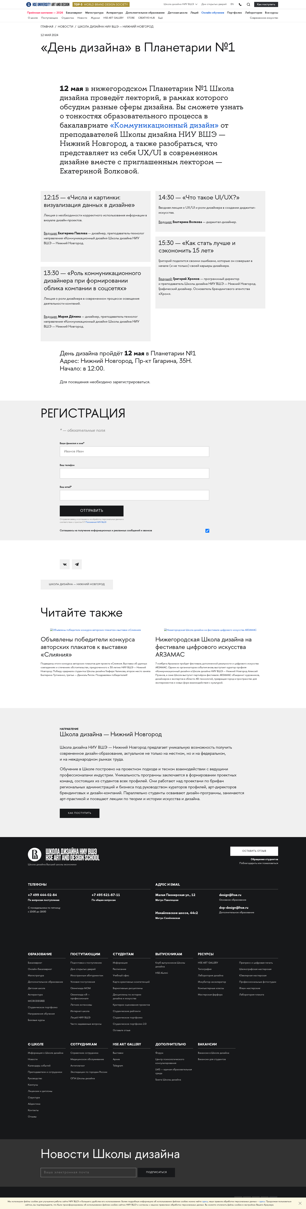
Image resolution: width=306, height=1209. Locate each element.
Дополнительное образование (145, 12)
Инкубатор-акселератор (212, 982)
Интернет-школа (79, 1011)
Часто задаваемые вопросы (86, 1024)
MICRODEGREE (36, 1001)
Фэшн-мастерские (249, 988)
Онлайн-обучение (212, 12)
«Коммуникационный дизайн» (164, 125)
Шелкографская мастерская (255, 969)
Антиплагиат (77, 1066)
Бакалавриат (74, 12)
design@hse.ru (230, 895)
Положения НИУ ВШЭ (96, 522)
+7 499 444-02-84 (42, 895)
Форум (159, 1053)
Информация (120, 963)
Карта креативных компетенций (131, 982)
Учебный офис (121, 975)
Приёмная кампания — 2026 (45, 12)
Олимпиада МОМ (80, 988)
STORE (131, 18)
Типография (204, 969)
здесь (205, 1201)
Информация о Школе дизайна (45, 1053)
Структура (34, 1097)
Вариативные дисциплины (128, 988)
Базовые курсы (36, 1020)
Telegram (118, 1066)
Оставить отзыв (254, 851)
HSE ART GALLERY (113, 18)
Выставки (118, 1053)
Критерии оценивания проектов (131, 1005)
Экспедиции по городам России (88, 1072)
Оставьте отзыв (121, 1030)
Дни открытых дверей (214, 4)
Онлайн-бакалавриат (40, 969)
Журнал (95, 18)
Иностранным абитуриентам (86, 975)
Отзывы (32, 1116)
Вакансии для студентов (212, 1059)
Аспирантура (114, 12)
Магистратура (94, 12)
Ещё (160, 18)
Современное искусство (264, 18)
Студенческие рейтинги (127, 1011)
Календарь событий (39, 1066)
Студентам (68, 18)
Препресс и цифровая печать (256, 963)
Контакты (33, 1110)
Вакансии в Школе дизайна (213, 1053)
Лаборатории (253, 12)
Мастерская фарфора (210, 994)
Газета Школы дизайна (168, 1080)
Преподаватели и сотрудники (45, 1072)
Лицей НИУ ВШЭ (80, 1017)
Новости (82, 18)
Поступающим (49, 18)
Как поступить (266, 4)
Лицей (194, 12)
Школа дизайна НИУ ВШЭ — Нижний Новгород (115, 27)
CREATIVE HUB (146, 18)
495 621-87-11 (106, 895)
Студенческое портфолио (43, 1007)
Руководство (35, 1078)
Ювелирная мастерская (252, 975)
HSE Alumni (161, 973)
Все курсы (271, 12)
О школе (33, 18)
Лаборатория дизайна (210, 975)
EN (232, 4)
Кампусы (33, 1085)
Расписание (119, 969)
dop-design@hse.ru (233, 907)
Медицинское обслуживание (87, 1059)
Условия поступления (82, 982)
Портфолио (234, 12)
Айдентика (34, 1104)
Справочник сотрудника (84, 1053)
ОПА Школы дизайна (82, 1078)
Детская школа (177, 12)
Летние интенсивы (81, 1005)
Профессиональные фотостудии (257, 982)
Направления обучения (41, 1014)
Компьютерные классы (211, 988)
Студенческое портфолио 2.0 (129, 1024)
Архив (116, 1059)
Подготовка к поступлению (86, 963)
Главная (47, 27)
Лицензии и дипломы (40, 1091)
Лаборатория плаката (251, 994)
